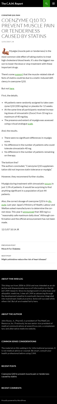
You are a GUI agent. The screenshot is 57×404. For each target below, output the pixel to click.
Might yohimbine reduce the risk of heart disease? (23, 258)
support (19, 74)
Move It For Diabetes (10, 247)
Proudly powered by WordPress (13, 400)
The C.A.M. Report (12, 3)
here (12, 88)
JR (13, 42)
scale (30, 123)
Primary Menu (53, 3)
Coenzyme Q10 (8, 15)
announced (28, 211)
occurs (48, 183)
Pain (18, 15)
